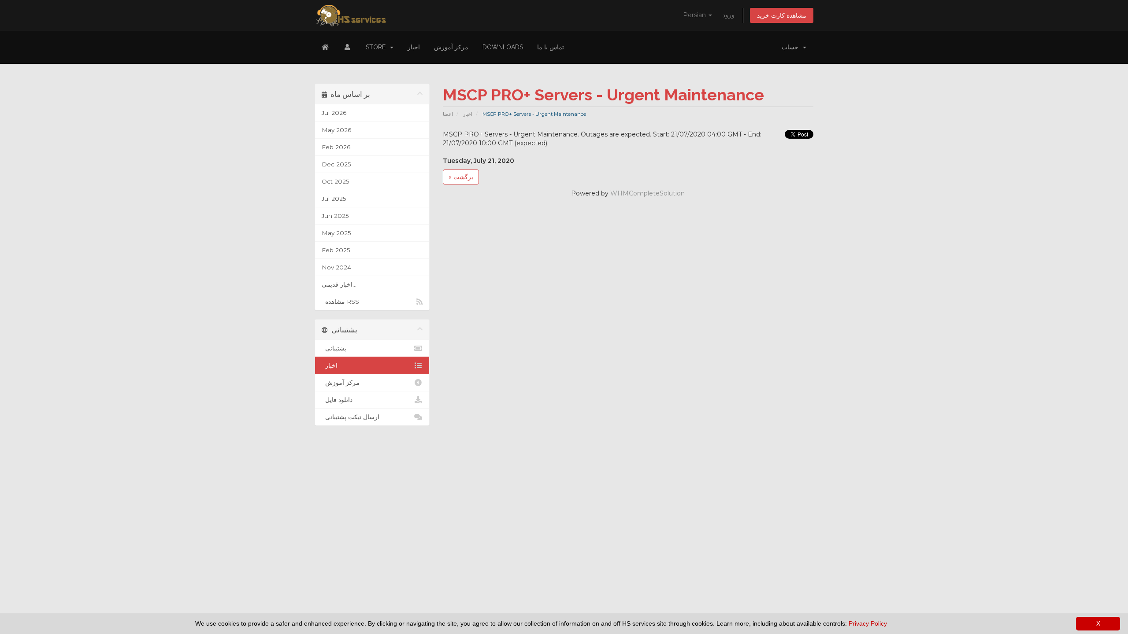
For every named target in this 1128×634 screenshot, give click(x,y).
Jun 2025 (335, 215)
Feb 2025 (336, 250)
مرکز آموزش (451, 47)
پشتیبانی (334, 348)
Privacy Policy (868, 623)
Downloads (502, 47)
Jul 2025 (334, 198)
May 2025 (336, 232)
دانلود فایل (337, 399)
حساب (792, 47)
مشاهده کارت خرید (781, 15)
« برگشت (461, 177)
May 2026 (336, 129)
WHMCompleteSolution (647, 193)
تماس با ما (550, 47)
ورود (729, 15)
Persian (695, 15)
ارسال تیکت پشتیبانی (350, 416)
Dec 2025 (336, 164)
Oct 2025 (335, 181)
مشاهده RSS (340, 301)
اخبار (414, 47)
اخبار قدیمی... (339, 284)
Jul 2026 (334, 112)
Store (377, 47)
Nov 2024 (336, 267)
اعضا (448, 114)
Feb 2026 (336, 147)
